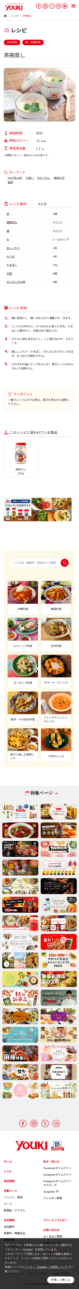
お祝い (30, 178)
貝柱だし (12, 222)
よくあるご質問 (52, 1236)
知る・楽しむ (51, 1161)
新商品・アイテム (14, 1210)
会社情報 (9, 1220)
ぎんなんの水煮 (16, 282)
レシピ (8, 1171)
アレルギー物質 (52, 1198)
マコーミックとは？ (55, 1220)
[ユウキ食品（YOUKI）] (12, 6)
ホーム (8, 1161)
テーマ (8, 1203)
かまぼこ (12, 265)
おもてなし (43, 178)
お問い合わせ (51, 1230)
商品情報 (9, 1181)
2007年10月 (15, 178)
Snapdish (49, 1191)
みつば (11, 256)
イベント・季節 (13, 1197)
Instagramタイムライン (57, 1174)
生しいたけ (13, 248)
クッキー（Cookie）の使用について (46, 1266)
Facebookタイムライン (57, 1168)
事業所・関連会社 (14, 1233)
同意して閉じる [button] (60, 1279)
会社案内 (9, 1226)
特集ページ (10, 1190)
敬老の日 (59, 178)
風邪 (10, 182)
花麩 (9, 273)
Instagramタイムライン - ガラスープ (58, 1183)
